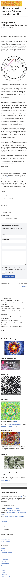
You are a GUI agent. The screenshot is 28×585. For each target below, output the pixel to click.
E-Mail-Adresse (6, 239)
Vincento (4, 27)
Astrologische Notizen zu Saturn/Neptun (9, 320)
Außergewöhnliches (5, 563)
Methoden (4, 561)
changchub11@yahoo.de (6, 176)
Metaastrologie (5, 559)
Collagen (10, 426)
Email (2, 482)
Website (4, 244)
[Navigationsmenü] (25, 8)
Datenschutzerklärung (5, 480)
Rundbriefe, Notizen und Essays (8, 579)
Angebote (3, 550)
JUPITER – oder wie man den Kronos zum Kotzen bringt (13, 310)
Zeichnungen (3, 426)
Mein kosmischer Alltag (6, 576)
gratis (15, 421)
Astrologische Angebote (7, 552)
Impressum (3, 536)
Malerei (3, 570)
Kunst (2, 565)
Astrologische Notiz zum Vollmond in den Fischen (11, 326)
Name (4, 234)
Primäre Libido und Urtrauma (7, 306)
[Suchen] (25, 334)
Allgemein (3, 548)
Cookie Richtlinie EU (5, 541)
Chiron (3, 557)
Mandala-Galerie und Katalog (15, 424)
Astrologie (3, 554)
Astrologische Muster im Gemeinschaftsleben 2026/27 (12, 308)
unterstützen (23, 496)
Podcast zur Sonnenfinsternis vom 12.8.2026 (10, 300)
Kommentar (5, 250)
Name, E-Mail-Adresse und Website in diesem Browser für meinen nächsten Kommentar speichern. (13, 268)
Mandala (3, 572)
